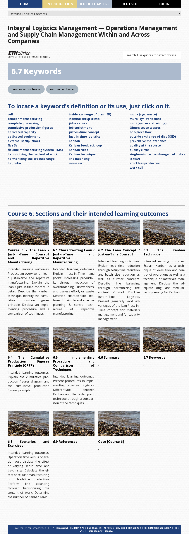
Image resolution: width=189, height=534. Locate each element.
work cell (136, 168)
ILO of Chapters (94, 4)
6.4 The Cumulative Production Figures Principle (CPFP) (28, 361)
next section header (62, 89)
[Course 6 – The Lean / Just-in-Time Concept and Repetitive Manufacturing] (28, 232)
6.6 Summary (108, 357)
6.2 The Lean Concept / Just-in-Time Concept (119, 252)
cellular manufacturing (25, 119)
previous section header (26, 89)
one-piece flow (141, 132)
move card (76, 163)
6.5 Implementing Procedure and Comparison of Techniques (73, 363)
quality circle (139, 150)
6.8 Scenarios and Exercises (28, 443)
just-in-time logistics (84, 136)
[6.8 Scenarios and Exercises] (28, 423)
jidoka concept (80, 123)
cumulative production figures (30, 128)
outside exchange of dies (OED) (153, 136)
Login (164, 4)
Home (25, 4)
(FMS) (58, 150)
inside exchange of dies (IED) (90, 114)
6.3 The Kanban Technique (164, 252)
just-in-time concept (84, 132)
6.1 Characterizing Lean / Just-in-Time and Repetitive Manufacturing (73, 256)
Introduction (59, 4)
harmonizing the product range (31, 159)
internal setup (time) (84, 119)
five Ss (12, 145)
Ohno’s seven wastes (145, 128)
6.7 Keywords (154, 357)
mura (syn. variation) (145, 119)
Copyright (62, 528)
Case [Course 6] (111, 441)
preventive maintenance (148, 141)
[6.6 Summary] (119, 339)
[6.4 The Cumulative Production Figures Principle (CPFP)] (28, 339)
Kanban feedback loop (85, 145)
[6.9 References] (73, 423)
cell (10, 114)
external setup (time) (24, 141)
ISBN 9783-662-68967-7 (160, 528)
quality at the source (145, 145)
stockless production (145, 163)
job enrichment (80, 128)
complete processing (23, 123)
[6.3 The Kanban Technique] (164, 232)
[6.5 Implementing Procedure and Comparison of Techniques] (73, 339)
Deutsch (129, 4)
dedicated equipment (24, 136)
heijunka (14, 163)
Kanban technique (82, 154)
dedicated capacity (22, 132)
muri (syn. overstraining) (148, 123)
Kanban (74, 141)
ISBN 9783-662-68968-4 (100, 531)
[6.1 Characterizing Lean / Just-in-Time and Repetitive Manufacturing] (73, 232)
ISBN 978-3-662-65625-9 (128, 528)
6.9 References (65, 441)
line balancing (79, 159)
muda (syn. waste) (143, 114)
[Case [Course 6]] (119, 423)
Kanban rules (78, 150)
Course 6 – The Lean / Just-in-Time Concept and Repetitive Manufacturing (28, 256)
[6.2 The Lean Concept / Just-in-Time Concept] (119, 232)
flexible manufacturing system (31, 150)
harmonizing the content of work (33, 154)
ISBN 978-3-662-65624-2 (87, 528)
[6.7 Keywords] (164, 339)
